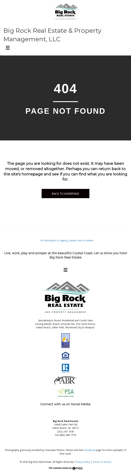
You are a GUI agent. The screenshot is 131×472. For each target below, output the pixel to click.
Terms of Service (102, 461)
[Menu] (7, 48)
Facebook (89, 450)
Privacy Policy (82, 461)
